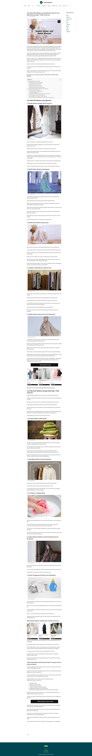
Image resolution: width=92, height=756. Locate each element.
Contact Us (46, 750)
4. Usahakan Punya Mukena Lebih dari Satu (36, 86)
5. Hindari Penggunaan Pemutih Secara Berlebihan (37, 94)
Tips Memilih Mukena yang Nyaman (34, 81)
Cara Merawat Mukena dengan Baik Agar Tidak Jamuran (37, 88)
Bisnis (29, 5)
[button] (68, 5)
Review (64, 5)
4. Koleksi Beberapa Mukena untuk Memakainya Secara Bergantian (39, 93)
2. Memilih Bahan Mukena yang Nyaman (35, 83)
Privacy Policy (46, 751)
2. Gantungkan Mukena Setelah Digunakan (36, 91)
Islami (25, 5)
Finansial (38, 5)
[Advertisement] (19, 38)
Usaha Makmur (47, 2)
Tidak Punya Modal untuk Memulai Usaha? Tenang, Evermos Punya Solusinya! (41, 97)
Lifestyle (33, 5)
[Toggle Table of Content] (59, 79)
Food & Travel (55, 5)
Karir (67, 22)
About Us (46, 749)
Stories (49, 5)
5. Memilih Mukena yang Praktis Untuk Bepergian (37, 87)
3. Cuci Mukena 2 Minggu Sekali (34, 92)
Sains (60, 5)
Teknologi (44, 5)
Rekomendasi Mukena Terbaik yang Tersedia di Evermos (38, 96)
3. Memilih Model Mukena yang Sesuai (35, 84)
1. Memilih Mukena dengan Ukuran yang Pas (36, 82)
